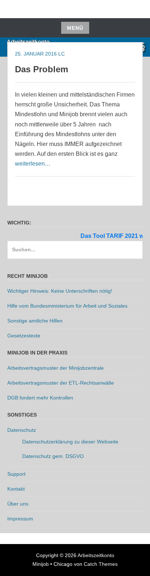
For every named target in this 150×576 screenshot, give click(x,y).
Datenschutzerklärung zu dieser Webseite (70, 442)
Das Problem (41, 69)
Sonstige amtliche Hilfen (35, 321)
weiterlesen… (33, 164)
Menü (75, 28)
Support (16, 474)
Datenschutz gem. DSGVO (53, 456)
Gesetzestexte (23, 335)
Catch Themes (101, 564)
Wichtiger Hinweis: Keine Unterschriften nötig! (59, 291)
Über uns (17, 504)
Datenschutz (21, 430)
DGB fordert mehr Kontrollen (40, 398)
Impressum (20, 519)
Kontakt (16, 489)
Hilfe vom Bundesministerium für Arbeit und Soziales (67, 306)
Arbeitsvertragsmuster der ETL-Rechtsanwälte (60, 383)
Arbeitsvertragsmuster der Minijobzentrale (55, 368)
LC (61, 54)
